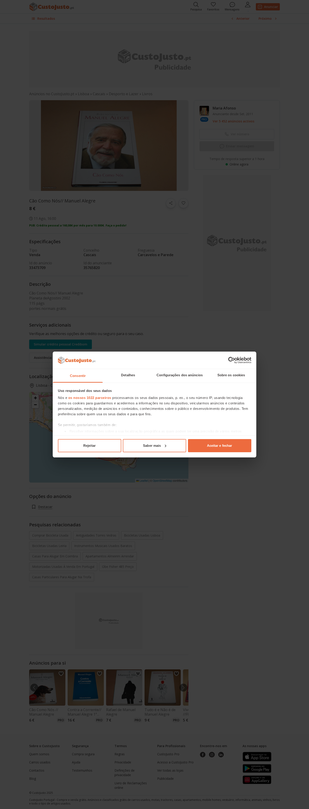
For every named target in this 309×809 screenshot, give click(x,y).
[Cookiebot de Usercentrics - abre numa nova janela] (231, 360)
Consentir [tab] (78, 376)
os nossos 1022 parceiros (89, 398)
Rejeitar (89, 445)
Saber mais (152, 445)
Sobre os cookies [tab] (231, 375)
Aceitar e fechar (219, 445)
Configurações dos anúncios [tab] (180, 375)
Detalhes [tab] (128, 375)
